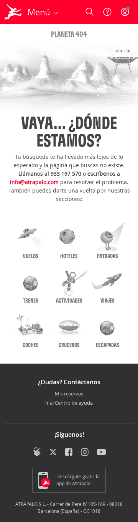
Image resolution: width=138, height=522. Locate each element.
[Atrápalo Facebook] (69, 452)
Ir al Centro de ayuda (69, 403)
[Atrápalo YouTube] (101, 452)
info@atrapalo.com (34, 182)
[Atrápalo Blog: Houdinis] (37, 452)
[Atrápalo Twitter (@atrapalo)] (53, 452)
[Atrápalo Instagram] (85, 452)
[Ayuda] (107, 11)
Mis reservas (69, 394)
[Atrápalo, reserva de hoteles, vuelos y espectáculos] (13, 12)
